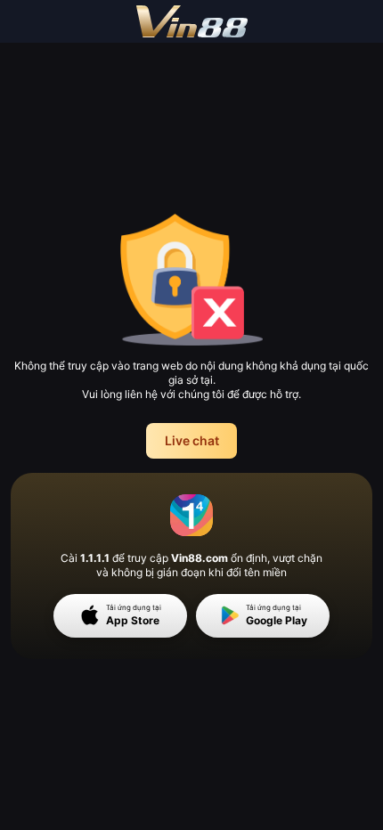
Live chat (192, 440)
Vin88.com (199, 558)
